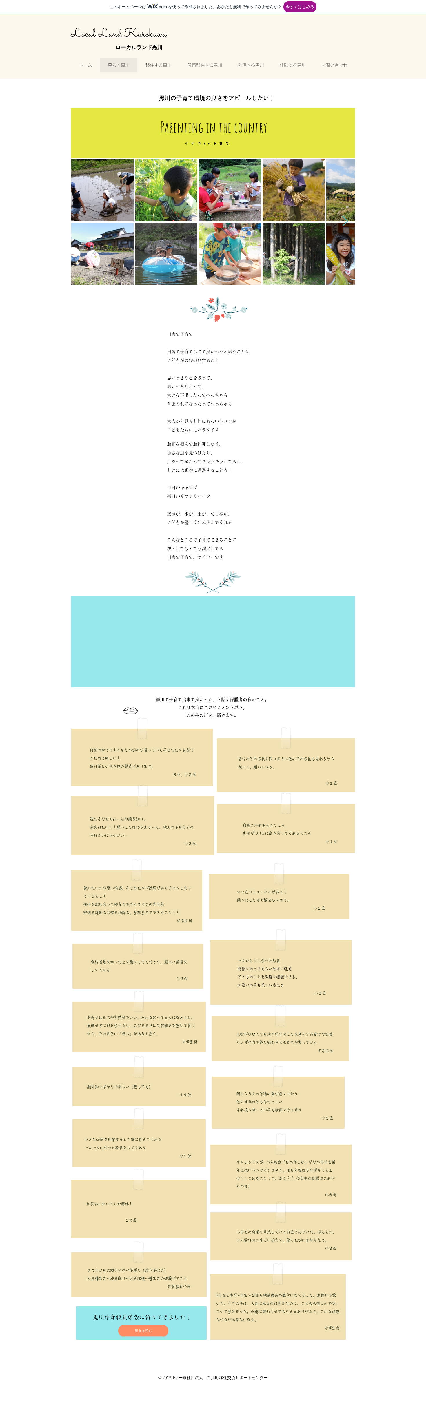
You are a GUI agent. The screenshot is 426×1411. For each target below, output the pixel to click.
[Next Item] (345, 221)
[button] (143, 1330)
